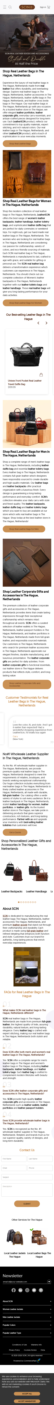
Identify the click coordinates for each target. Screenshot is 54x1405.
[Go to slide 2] (21, 902)
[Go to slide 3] (23, 902)
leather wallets (31, 1104)
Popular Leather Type (12, 1333)
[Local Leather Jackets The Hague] (15, 1237)
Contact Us (27, 1150)
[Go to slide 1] (19, 902)
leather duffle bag (37, 225)
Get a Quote (15, 832)
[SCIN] (27, 7)
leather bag (26, 1030)
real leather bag (35, 263)
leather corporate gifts (14, 664)
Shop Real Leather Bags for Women (25, 303)
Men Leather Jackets (11, 1317)
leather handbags (24, 221)
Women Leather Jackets (13, 1309)
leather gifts (23, 807)
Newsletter (13, 1276)
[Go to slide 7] (33, 902)
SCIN (24, 263)
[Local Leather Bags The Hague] (39, 1237)
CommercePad (30, 1361)
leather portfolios (25, 112)
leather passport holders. (31, 1107)
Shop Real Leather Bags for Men (24, 529)
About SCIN (8, 1301)
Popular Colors (9, 1325)
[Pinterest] (40, 1290)
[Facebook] (14, 1290)
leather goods (20, 924)
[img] (13, 874)
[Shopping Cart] (48, 7)
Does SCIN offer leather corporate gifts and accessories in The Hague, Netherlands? (25, 1092)
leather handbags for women (25, 804)
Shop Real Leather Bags (20, 143)
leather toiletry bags (32, 284)
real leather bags (37, 288)
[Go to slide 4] (26, 902)
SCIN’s (44, 496)
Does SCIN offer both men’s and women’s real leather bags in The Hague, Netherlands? (26, 1053)
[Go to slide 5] (28, 902)
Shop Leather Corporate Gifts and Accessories (24, 684)
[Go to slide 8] (35, 902)
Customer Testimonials (21, 697)
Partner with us (25, 819)
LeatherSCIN (19, 121)
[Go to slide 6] (30, 902)
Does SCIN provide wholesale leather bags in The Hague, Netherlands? (26, 1122)
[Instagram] (27, 1290)
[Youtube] (34, 1290)
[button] (49, 1282)
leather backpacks (16, 486)
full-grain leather (11, 795)
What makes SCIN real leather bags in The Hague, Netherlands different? (24, 1011)
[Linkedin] (20, 1290)
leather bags (41, 482)
